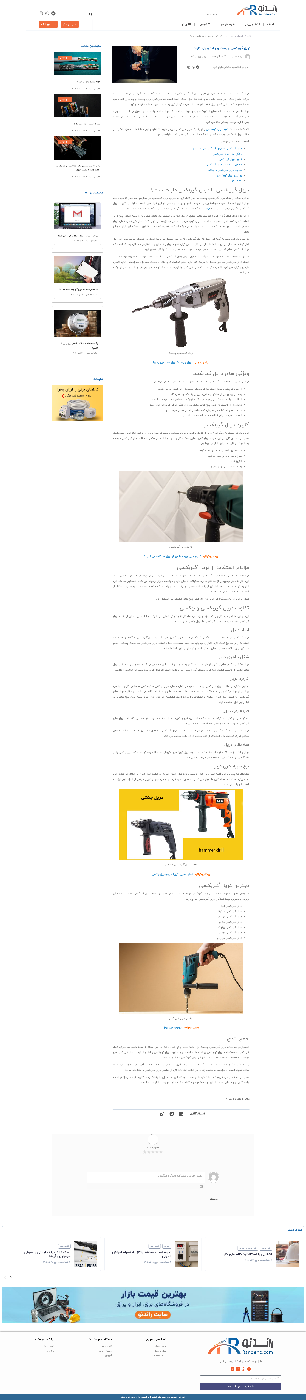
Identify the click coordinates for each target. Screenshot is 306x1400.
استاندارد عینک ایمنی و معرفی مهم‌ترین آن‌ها (47, 1254)
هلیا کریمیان (91, 240)
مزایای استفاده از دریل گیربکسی (224, 165)
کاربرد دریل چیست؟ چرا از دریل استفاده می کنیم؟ (172, 556)
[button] (6, 1277)
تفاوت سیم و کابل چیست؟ (87, 123)
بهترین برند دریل (172, 1028)
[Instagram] (41, 13)
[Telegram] (53, 13)
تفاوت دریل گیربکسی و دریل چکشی (172, 874)
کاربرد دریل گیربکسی (230, 159)
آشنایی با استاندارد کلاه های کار (248, 1254)
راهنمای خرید (237, 36)
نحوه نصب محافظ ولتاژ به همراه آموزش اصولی (141, 1254)
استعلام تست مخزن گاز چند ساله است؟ (78, 289)
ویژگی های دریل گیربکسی (227, 154)
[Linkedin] (238, 1369)
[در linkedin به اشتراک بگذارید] (181, 1113)
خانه (249, 36)
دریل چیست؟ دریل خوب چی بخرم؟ (172, 362)
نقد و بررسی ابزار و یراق (247, 1248)
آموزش (166, 1246)
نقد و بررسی (266, 1248)
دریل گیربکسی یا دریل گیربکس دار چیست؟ (217, 149)
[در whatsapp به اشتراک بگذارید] (162, 1113)
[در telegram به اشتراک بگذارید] (171, 1113)
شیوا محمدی (91, 294)
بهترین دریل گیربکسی (229, 175)
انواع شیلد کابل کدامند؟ (88, 81)
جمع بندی (236, 181)
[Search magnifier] (90, 14)
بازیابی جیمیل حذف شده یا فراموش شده (78, 235)
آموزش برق (154, 1246)
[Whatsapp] (47, 13)
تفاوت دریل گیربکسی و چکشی (224, 170)
